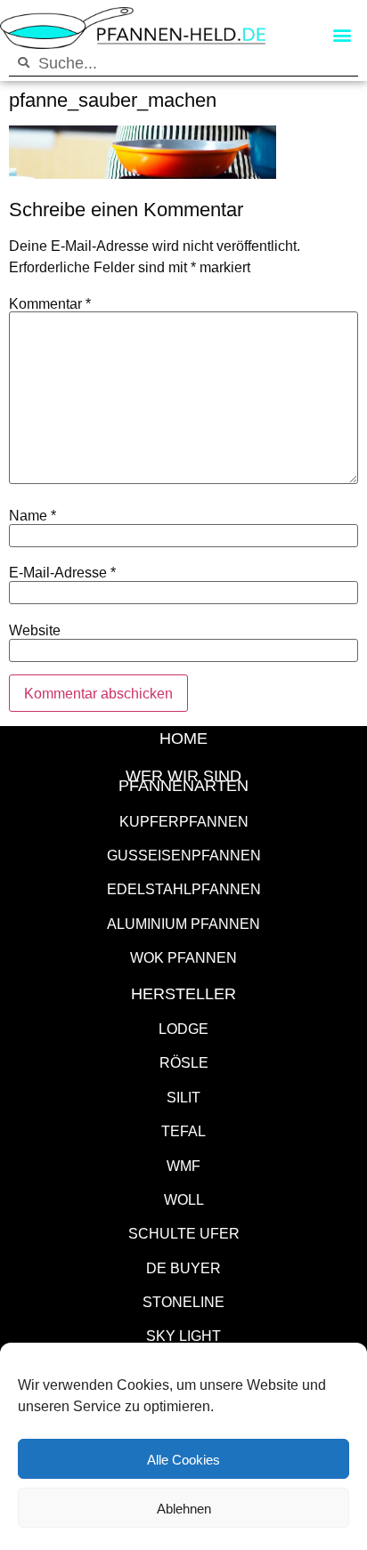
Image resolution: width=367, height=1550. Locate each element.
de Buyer (183, 1267)
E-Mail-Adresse (62, 572)
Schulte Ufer (184, 1232)
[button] (341, 35)
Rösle (183, 1062)
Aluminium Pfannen (183, 923)
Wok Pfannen (183, 957)
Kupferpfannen (184, 820)
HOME (183, 737)
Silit (183, 1096)
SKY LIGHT (183, 1335)
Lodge (183, 1028)
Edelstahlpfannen (184, 888)
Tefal (183, 1130)
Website (35, 630)
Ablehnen (184, 1508)
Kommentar (50, 303)
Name (32, 515)
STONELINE (183, 1301)
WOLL (184, 1199)
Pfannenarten (183, 785)
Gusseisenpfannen (184, 854)
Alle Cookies (183, 1459)
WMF (183, 1165)
